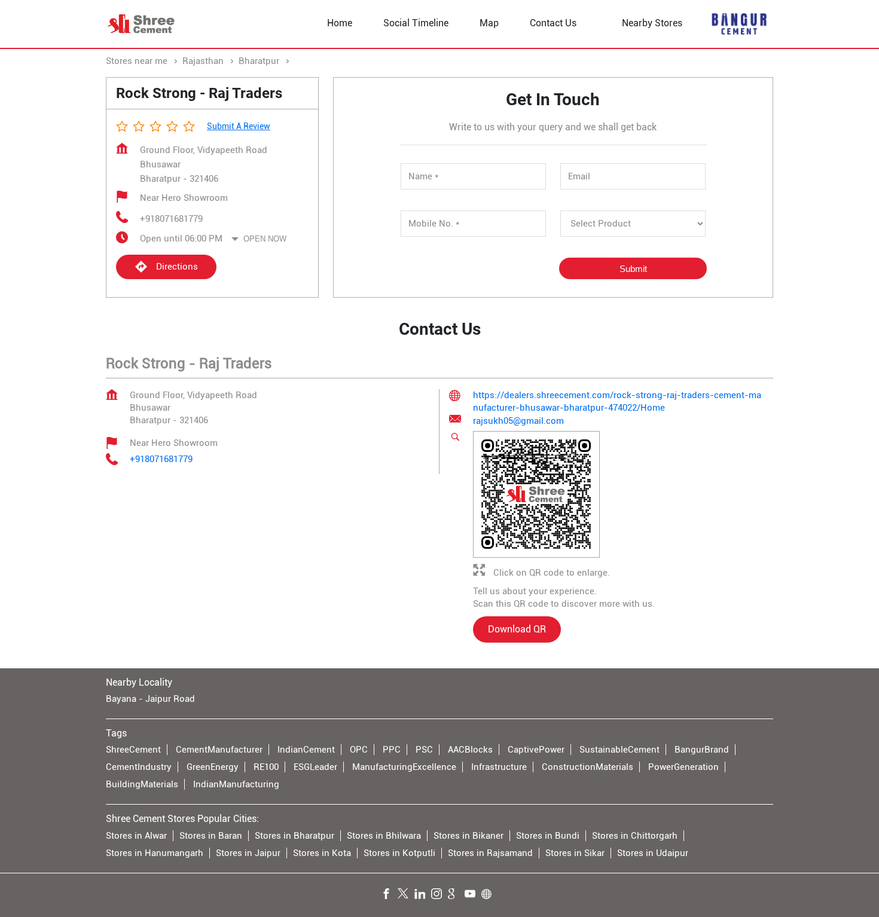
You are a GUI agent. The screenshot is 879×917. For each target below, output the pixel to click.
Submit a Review (238, 126)
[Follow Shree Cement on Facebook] (389, 895)
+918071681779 (171, 218)
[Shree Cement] (142, 24)
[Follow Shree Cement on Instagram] (439, 895)
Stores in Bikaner (468, 835)
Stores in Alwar (136, 835)
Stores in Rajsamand (490, 852)
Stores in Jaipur (248, 852)
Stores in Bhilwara (384, 835)
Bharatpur (259, 61)
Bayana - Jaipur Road (150, 698)
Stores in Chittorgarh (634, 835)
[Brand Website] (489, 895)
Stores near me (136, 61)
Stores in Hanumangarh (154, 852)
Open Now (264, 238)
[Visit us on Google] (456, 895)
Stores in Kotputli (399, 852)
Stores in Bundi (547, 835)
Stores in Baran (210, 835)
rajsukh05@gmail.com (518, 421)
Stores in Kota (322, 852)
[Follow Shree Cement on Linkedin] (422, 895)
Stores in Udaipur (652, 852)
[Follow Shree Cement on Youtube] (473, 895)
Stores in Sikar (575, 852)
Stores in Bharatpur (294, 835)
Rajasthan (203, 61)
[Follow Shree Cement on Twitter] (406, 895)
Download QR (517, 629)
